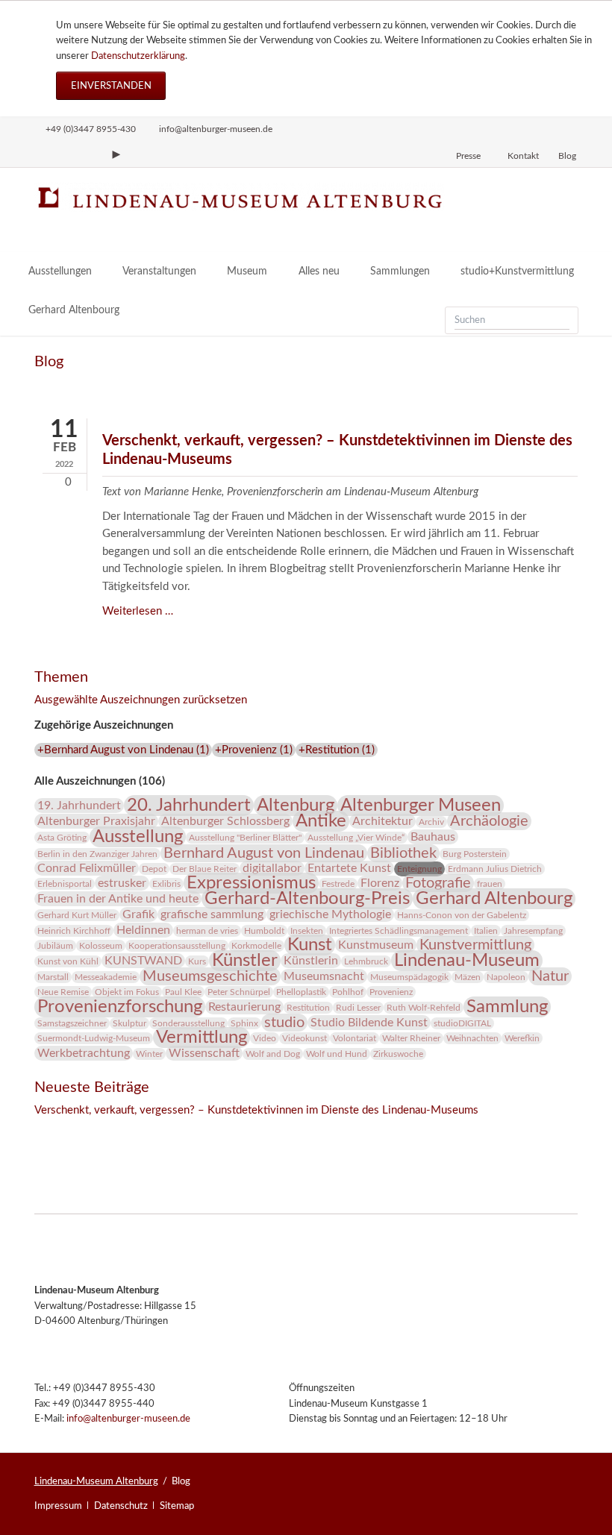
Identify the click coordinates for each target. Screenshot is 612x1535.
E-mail (106, 1131)
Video (264, 1038)
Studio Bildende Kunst (369, 1023)
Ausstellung (138, 837)
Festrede (338, 883)
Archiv (431, 821)
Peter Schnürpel (238, 992)
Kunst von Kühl (68, 961)
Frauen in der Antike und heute (118, 899)
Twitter (76, 1131)
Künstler (245, 961)
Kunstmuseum (375, 945)
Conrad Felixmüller (86, 868)
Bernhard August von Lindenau (263, 853)
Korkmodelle (256, 945)
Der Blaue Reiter (204, 868)
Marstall (53, 977)
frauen (489, 883)
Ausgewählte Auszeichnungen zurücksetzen (140, 700)
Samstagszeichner (72, 1023)
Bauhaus (432, 837)
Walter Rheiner (411, 1038)
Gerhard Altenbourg (494, 899)
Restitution (308, 1007)
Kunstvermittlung (475, 945)
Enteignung (419, 868)
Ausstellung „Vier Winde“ (356, 837)
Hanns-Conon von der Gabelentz (461, 915)
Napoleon (506, 977)
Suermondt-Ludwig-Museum (93, 1038)
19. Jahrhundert (79, 806)
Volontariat (354, 1038)
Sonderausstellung (188, 1023)
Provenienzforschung (119, 1007)
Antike (321, 821)
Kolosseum (100, 945)
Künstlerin (311, 961)
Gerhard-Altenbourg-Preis (307, 899)
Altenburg (295, 805)
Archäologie (489, 821)
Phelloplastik (301, 992)
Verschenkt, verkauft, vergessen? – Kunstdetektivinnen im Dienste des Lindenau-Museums (256, 1110)
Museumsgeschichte (210, 976)
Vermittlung (201, 1037)
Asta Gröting (62, 837)
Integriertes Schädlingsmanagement (398, 930)
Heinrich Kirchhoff (73, 930)
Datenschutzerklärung (138, 56)
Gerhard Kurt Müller (76, 915)
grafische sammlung (211, 914)
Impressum (58, 1506)
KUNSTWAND (143, 961)
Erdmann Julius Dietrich (495, 868)
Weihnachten (472, 1038)
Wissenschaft (204, 1053)
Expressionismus (251, 883)
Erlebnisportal (64, 883)
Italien (486, 930)
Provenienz (391, 992)
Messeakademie (106, 977)
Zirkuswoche (398, 1053)
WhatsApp (136, 1131)
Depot (154, 868)
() (123, 750)
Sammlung (507, 1007)
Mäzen (468, 977)
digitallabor (272, 868)
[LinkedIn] (91, 154)
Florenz (379, 883)
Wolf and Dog (273, 1053)
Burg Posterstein (475, 854)
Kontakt (523, 155)
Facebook (46, 1131)
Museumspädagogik (409, 977)
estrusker (122, 883)
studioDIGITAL (462, 1023)
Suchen (562, 320)
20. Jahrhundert (189, 805)
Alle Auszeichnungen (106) (99, 781)
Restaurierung (244, 1007)
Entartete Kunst (349, 868)
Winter (149, 1053)
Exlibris (166, 883)
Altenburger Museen (420, 805)
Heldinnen (143, 930)
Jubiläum (55, 945)
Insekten (306, 930)
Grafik (138, 914)
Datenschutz (121, 1506)
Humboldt (264, 930)
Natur (550, 976)
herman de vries (207, 930)
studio (284, 1022)
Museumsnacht (324, 976)
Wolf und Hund (336, 1053)
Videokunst (304, 1038)
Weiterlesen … (137, 611)
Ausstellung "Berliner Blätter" (245, 837)
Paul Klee (183, 992)
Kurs (197, 961)
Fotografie (438, 883)
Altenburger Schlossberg (225, 821)
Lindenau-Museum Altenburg (96, 1481)
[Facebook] (66, 154)
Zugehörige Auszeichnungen (103, 725)
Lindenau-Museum (467, 961)
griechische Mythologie (330, 914)
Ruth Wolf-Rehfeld (423, 1007)
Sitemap (177, 1506)
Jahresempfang (533, 930)
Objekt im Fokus (127, 992)
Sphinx (244, 1023)
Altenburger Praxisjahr (96, 821)
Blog (567, 155)
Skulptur (129, 1023)
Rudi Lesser (358, 1007)
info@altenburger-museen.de (128, 1419)
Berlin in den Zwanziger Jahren (97, 854)
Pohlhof (347, 992)
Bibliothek (403, 853)
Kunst (309, 945)
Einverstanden (111, 86)
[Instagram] (41, 154)
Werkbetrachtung (83, 1053)
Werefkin (522, 1038)
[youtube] (116, 154)
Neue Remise (63, 992)
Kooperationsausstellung (176, 945)
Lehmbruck (366, 961)
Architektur (382, 821)
